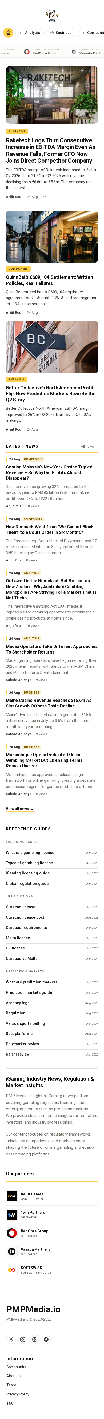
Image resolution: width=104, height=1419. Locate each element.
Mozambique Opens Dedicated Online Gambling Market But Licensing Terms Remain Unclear (44, 760)
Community (16, 1367)
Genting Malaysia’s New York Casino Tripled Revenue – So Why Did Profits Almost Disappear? (49, 472)
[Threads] (34, 1339)
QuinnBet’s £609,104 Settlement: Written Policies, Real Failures (49, 280)
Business (63, 32)
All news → (89, 446)
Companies (18, 269)
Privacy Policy (17, 1394)
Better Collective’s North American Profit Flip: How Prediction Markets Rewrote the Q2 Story (50, 393)
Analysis (32, 32)
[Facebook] (46, 1339)
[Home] (8, 33)
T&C (10, 1403)
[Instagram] (22, 1339)
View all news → (20, 809)
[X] (10, 1339)
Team (11, 1385)
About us (14, 1376)
